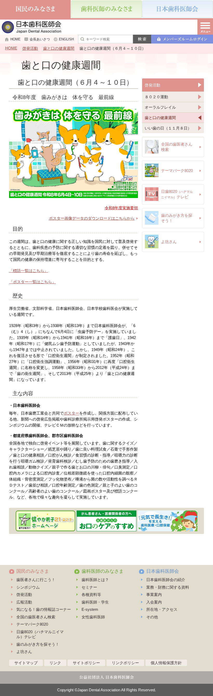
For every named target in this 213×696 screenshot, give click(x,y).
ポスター (71, 413)
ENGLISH (66, 39)
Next (200, 521)
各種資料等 (91, 594)
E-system (90, 609)
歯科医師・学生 (95, 602)
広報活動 (24, 602)
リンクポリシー (125, 663)
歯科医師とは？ (95, 579)
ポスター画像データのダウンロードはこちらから (92, 218)
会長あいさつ (40, 39)
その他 (152, 617)
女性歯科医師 (93, 617)
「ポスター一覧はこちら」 (32, 282)
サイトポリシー (86, 663)
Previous (12, 521)
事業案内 (154, 594)
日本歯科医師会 (162, 571)
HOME (15, 39)
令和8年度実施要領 (121, 208)
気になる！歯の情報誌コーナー (43, 609)
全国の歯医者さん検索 (35, 617)
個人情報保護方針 (166, 663)
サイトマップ (26, 663)
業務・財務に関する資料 (167, 587)
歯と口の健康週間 (58, 48)
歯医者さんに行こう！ (35, 579)
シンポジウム (28, 587)
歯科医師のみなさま (103, 571)
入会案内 (154, 602)
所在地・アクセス (161, 609)
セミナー (89, 587)
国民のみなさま (32, 571)
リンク (55, 663)
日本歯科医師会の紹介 (165, 579)
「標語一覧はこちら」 (28, 270)
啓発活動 (30, 48)
